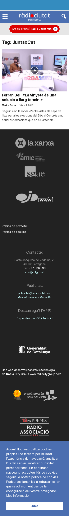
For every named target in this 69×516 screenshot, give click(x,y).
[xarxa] (34, 143)
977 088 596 (37, 268)
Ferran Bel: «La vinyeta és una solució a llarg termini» (29, 97)
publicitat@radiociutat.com (34, 293)
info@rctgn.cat (34, 272)
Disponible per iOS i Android (35, 318)
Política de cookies (14, 231)
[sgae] (34, 171)
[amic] (34, 157)
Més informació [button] (17, 495)
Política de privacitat (14, 226)
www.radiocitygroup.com (45, 374)
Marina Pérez (9, 105)
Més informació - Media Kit (34, 297)
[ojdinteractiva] (34, 198)
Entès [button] (34, 506)
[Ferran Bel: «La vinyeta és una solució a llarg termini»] (34, 70)
